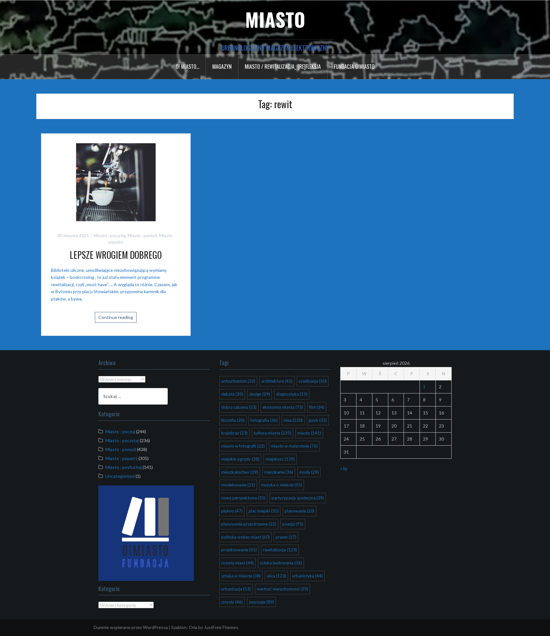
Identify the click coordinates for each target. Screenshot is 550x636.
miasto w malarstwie (294, 446)
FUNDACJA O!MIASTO (354, 66)
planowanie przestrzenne (248, 523)
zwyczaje (261, 601)
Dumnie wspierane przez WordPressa (131, 627)
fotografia (264, 420)
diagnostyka (291, 394)
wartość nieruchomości (282, 588)
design (259, 394)
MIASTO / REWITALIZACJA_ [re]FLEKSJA (283, 66)
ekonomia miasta (283, 407)
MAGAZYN (222, 66)
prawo (286, 537)
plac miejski (264, 510)
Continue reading (115, 317)
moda (309, 472)
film (316, 407)
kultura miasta (272, 432)
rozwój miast (237, 562)
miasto (309, 432)
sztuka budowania (281, 562)
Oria (193, 627)
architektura (277, 381)
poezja (292, 523)
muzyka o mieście (281, 484)
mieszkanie (278, 472)
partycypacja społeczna (297, 497)
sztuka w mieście (241, 575)
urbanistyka (307, 575)
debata (232, 394)
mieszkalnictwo (239, 472)
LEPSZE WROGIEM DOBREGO (116, 254)
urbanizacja (236, 588)
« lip (344, 468)
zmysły (232, 601)
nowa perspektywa (243, 497)
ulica (276, 575)
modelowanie (238, 484)
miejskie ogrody (240, 459)
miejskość (280, 459)
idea (293, 420)
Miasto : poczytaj (110, 235)
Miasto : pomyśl (142, 235)
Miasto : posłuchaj (123, 467)
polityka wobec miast (245, 537)
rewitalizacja (280, 549)
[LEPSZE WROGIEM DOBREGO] (116, 182)
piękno (232, 510)
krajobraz (234, 432)
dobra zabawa (239, 407)
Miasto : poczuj (120, 431)
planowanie (299, 510)
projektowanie (239, 549)
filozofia (232, 420)
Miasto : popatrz (121, 458)
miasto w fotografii (243, 446)
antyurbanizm (238, 381)
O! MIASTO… (187, 66)
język (318, 420)
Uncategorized (120, 476)
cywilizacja (313, 381)
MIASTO (275, 19)
